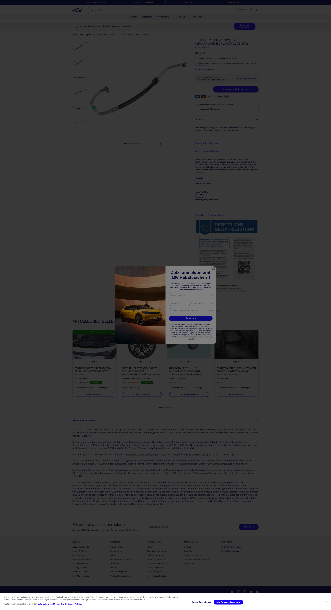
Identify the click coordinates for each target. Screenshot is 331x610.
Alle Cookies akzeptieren (228, 602)
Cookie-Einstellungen (202, 602)
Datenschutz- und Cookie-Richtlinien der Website (60, 604)
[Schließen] (327, 601)
